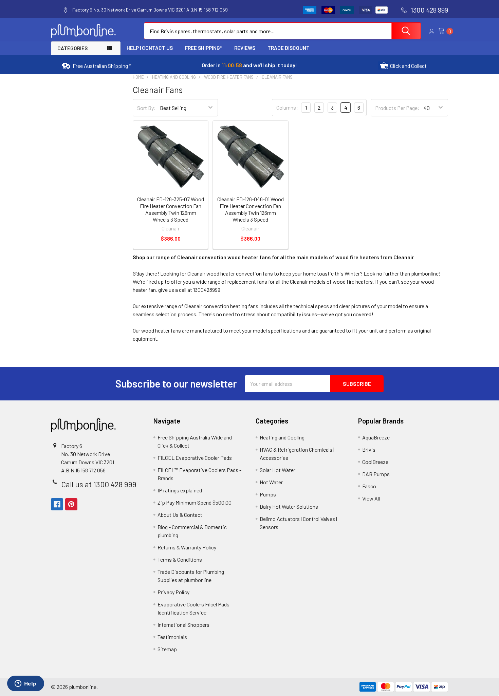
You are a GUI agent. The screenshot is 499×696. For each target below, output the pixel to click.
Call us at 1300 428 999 (98, 484)
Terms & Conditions (180, 559)
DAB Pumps (376, 474)
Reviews (244, 48)
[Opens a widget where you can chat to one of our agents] (25, 684)
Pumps (268, 494)
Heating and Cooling (282, 437)
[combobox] (282, 30)
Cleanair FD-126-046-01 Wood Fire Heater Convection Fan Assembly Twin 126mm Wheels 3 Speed (250, 209)
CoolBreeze (375, 461)
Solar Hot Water (277, 470)
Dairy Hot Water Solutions (289, 506)
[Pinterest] (71, 504)
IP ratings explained (180, 490)
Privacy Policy (173, 592)
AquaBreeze (376, 437)
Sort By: (146, 108)
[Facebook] (57, 504)
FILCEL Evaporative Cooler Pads (195, 457)
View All (371, 498)
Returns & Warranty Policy (187, 547)
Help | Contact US (150, 48)
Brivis (368, 449)
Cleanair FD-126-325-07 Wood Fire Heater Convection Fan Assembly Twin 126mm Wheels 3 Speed (170, 209)
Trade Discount (288, 48)
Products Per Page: (397, 108)
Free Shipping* (203, 48)
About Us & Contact (180, 514)
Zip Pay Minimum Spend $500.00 (195, 502)
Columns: (287, 107)
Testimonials (172, 637)
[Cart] (443, 31)
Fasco (369, 486)
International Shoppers (183, 624)
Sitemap (167, 649)
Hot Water (271, 482)
